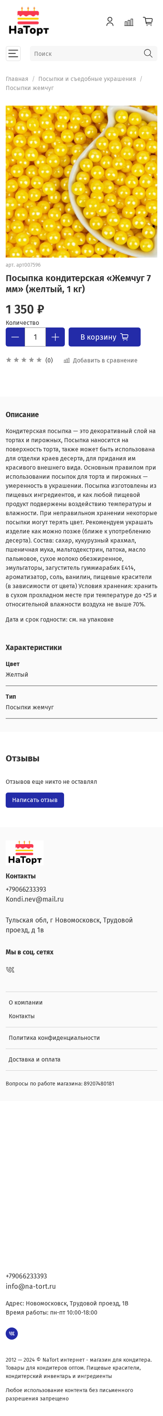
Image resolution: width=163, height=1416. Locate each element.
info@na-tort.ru (31, 1286)
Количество (22, 322)
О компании (26, 1002)
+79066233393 (26, 890)
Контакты (22, 1016)
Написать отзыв (35, 800)
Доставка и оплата (35, 1059)
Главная (17, 78)
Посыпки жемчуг (30, 88)
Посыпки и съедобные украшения (87, 78)
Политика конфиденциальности (54, 1037)
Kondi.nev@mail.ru (35, 899)
